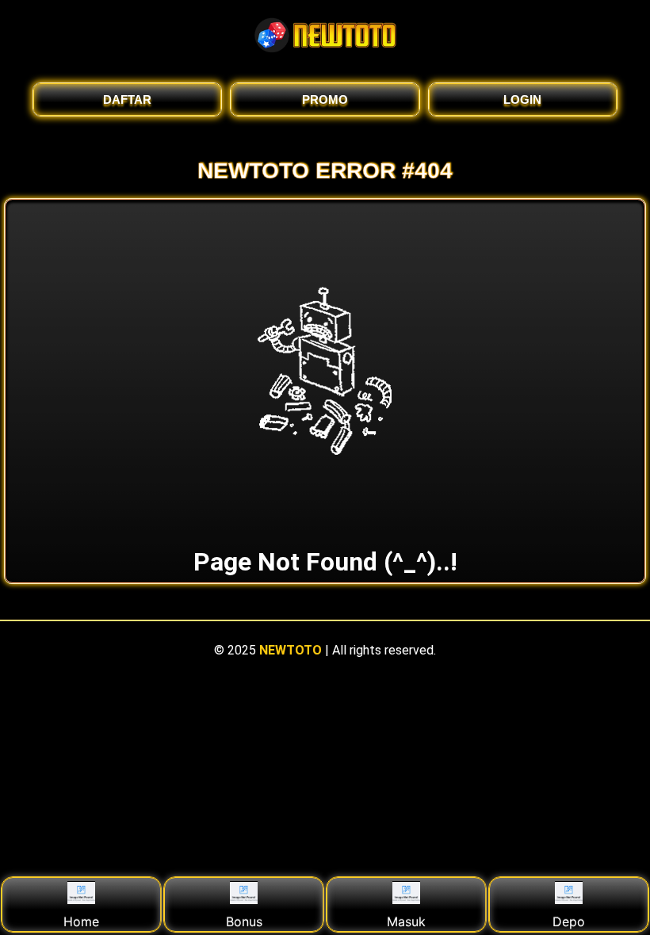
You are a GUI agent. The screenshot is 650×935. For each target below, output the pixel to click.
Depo (568, 921)
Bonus (244, 921)
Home (81, 921)
